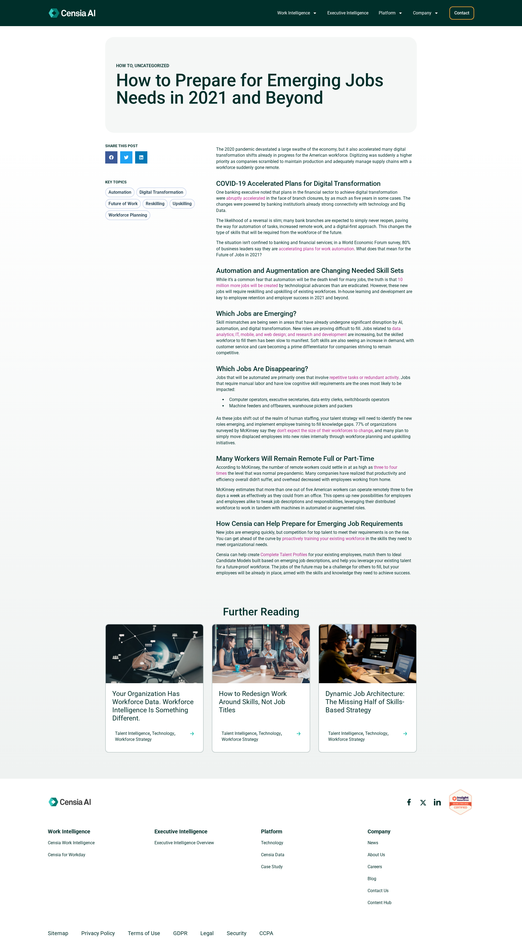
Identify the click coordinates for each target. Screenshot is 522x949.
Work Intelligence (293, 13)
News (373, 842)
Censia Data (272, 854)
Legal (207, 933)
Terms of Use (144, 933)
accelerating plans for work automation (316, 248)
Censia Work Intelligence (71, 842)
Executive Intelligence (347, 13)
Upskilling (182, 203)
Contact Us (378, 890)
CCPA (266, 933)
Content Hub (379, 902)
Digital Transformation (161, 192)
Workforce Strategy (133, 739)
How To (124, 65)
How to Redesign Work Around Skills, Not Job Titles (253, 702)
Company (422, 13)
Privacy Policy (98, 933)
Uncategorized (152, 65)
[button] (111, 157)
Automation (119, 192)
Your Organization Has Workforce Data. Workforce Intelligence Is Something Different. (153, 706)
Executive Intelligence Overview (184, 842)
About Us (376, 854)
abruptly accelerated (245, 198)
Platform (387, 13)
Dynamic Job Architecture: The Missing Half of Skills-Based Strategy (365, 702)
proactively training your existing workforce (323, 538)
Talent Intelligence (132, 733)
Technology (163, 733)
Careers (375, 866)
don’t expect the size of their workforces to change (324, 430)
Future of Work (123, 203)
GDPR (180, 933)
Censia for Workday (66, 854)
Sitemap (58, 933)
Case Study (272, 866)
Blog (372, 878)
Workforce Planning (127, 215)
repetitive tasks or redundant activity (363, 377)
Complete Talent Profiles (283, 554)
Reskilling (155, 203)
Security (236, 933)
